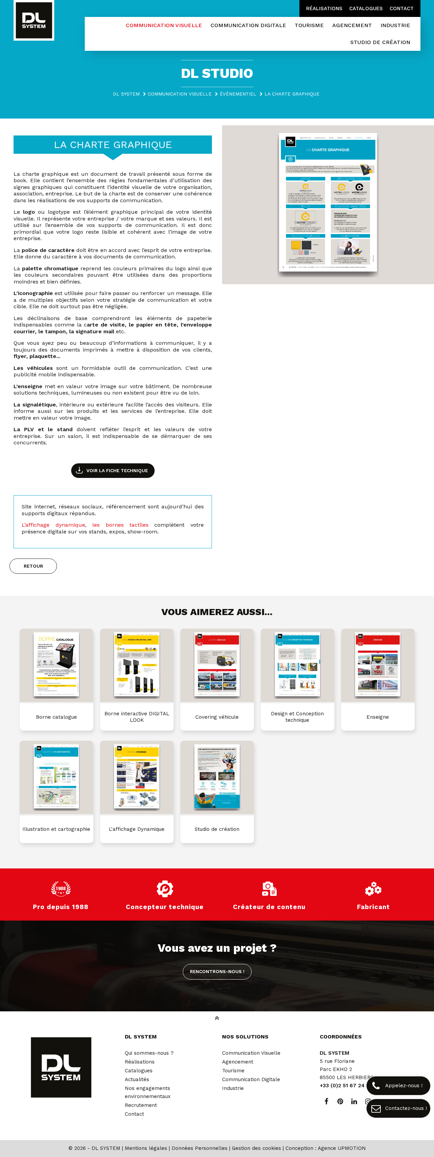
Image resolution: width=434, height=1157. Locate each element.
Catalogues (366, 8)
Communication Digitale (251, 1079)
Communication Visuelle (251, 1053)
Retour (33, 566)
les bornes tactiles (120, 525)
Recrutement (141, 1105)
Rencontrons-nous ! (217, 971)
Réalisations (324, 8)
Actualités (137, 1079)
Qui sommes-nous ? (149, 1053)
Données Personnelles (200, 1148)
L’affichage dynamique (53, 525)
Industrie (233, 1088)
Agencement (237, 1062)
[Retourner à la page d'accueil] (34, 21)
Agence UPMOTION (342, 1148)
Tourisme (233, 1071)
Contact (402, 8)
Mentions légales (146, 1148)
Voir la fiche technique (117, 470)
